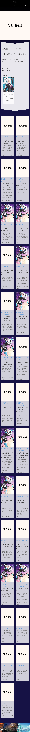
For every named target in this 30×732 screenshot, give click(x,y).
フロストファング (6, 703)
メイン (2, 5)
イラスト (12, 5)
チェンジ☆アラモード (7, 628)
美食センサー (19, 628)
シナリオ (7, 5)
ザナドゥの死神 (20, 665)
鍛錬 (15, 5)
